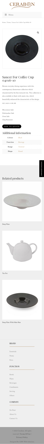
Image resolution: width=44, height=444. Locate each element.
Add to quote (12, 126)
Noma (9, 22)
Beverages (13, 383)
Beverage (21, 142)
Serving (12, 391)
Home (4, 22)
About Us (13, 414)
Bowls (12, 374)
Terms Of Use (25, 434)
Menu (10, 14)
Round (20, 151)
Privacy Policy (22, 437)
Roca (11, 360)
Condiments (14, 387)
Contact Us (13, 418)
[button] (38, 33)
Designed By (14, 442)
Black (20, 137)
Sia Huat (13, 410)
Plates (12, 379)
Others (12, 395)
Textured (21, 147)
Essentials (13, 351)
